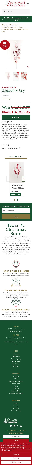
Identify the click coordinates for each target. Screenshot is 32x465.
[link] (11, 426)
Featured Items (16, 361)
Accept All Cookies (16, 462)
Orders (16, 403)
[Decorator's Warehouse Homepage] (16, 420)
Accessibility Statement (16, 393)
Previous (8, 179)
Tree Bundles (16, 356)
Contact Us (16, 388)
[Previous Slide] (2, 19)
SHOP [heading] (16, 351)
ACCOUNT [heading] (16, 400)
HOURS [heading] (16, 335)
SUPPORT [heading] (16, 373)
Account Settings (16, 411)
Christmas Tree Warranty (16, 381)
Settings (16, 454)
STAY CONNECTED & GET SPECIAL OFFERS (16, 432)
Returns (16, 379)
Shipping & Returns (10, 148)
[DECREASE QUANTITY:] (3, 99)
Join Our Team (16, 391)
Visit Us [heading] (16, 326)
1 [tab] (14, 200)
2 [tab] (17, 200)
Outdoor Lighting (16, 359)
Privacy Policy (16, 384)
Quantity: (6, 96)
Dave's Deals (16, 364)
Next (23, 179)
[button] (4, 4)
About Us (16, 366)
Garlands (17, 18)
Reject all (16, 458)
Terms (16, 386)
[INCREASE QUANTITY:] (9, 99)
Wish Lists (16, 408)
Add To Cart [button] (15, 194)
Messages (16, 406)
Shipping (16, 376)
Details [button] (5, 145)
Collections (16, 354)
